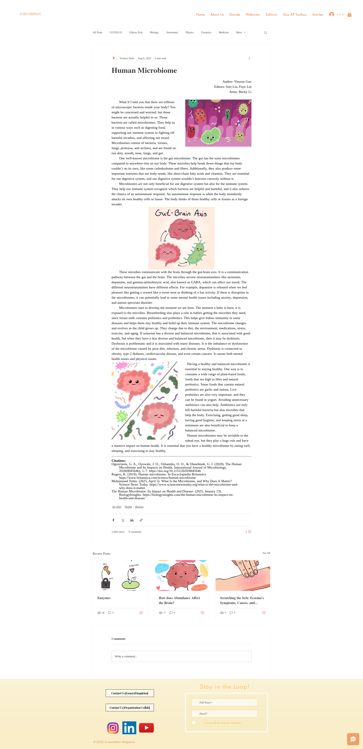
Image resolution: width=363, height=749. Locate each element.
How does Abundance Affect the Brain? (179, 600)
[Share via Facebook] (113, 520)
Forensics (206, 32)
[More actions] (249, 58)
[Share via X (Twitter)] (122, 520)
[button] (349, 14)
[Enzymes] (120, 575)
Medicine (224, 32)
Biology (154, 32)
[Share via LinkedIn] (132, 520)
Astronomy (172, 32)
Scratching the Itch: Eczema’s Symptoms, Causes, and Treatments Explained (242, 600)
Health (128, 506)
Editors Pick (136, 32)
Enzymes (103, 597)
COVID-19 (116, 32)
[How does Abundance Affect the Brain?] (181, 575)
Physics (190, 32)
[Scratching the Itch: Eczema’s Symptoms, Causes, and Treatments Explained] (243, 575)
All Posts (97, 32)
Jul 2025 (116, 506)
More (239, 32)
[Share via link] (141, 520)
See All (266, 553)
